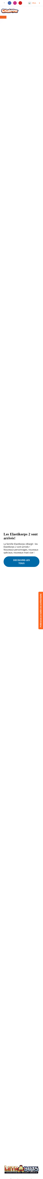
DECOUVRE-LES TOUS (21, 562)
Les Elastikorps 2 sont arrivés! (24, 1078)
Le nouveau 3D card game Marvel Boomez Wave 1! (19, 1078)
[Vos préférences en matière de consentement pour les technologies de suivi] (40, 610)
